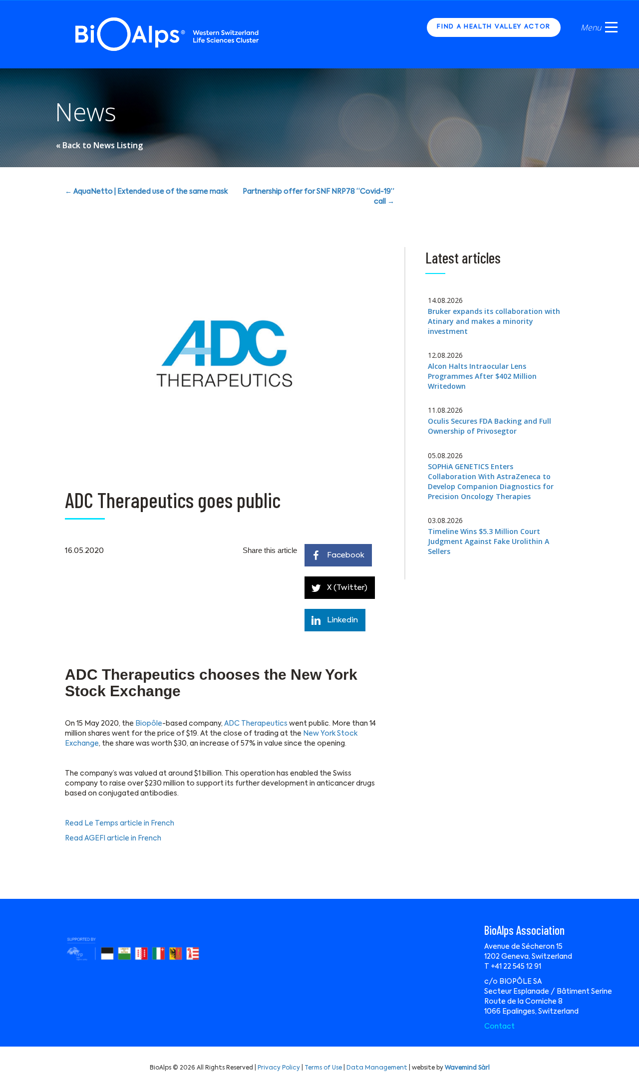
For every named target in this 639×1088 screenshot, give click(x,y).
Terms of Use (323, 1068)
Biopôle (148, 723)
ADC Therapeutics (256, 723)
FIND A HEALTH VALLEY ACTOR (494, 27)
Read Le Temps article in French (119, 823)
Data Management (376, 1068)
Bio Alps (167, 34)
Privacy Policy (279, 1068)
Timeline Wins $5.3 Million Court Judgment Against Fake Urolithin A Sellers (488, 541)
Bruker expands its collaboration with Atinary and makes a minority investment (494, 321)
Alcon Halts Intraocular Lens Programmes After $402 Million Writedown (482, 376)
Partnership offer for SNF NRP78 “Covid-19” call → (318, 196)
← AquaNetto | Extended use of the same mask (146, 191)
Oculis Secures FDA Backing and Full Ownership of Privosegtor (489, 426)
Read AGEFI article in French (113, 838)
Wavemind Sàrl (467, 1068)
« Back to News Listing (99, 145)
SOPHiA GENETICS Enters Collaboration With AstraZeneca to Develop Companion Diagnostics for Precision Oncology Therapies (491, 481)
